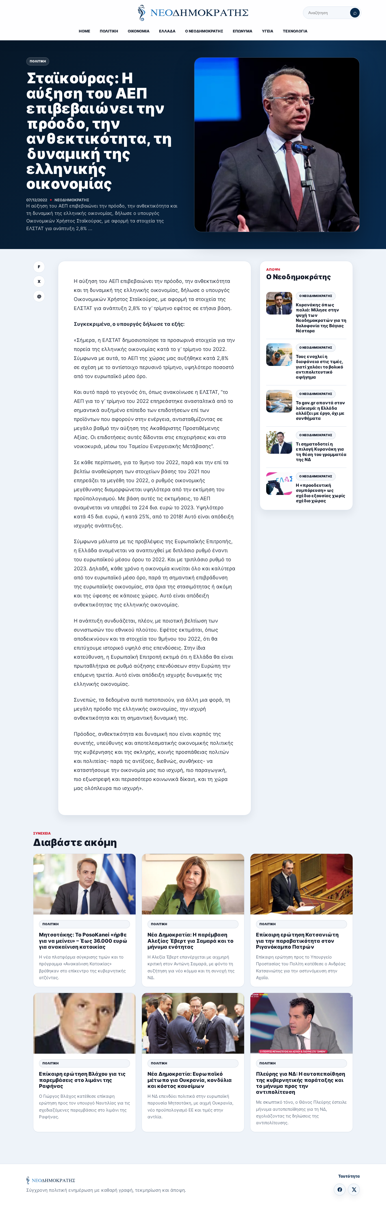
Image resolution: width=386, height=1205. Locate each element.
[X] (354, 1189)
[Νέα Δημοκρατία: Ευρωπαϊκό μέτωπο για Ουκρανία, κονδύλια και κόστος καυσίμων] (193, 1023)
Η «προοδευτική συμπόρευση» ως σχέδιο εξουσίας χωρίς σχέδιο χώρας (320, 493)
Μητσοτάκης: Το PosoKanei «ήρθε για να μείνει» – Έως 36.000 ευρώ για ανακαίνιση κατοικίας (83, 940)
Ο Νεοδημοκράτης (315, 296)
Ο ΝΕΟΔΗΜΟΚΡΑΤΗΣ (204, 31)
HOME (84, 31)
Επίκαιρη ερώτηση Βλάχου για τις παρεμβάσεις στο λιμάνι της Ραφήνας (82, 1080)
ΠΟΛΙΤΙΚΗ (109, 31)
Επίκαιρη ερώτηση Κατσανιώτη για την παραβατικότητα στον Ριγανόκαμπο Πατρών (297, 940)
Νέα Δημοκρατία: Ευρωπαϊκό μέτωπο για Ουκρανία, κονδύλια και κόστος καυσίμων (190, 1080)
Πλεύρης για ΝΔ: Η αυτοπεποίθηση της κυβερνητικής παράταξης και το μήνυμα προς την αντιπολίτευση (300, 1083)
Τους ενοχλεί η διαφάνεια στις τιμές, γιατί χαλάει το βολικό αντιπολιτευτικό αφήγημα (319, 367)
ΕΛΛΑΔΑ (167, 31)
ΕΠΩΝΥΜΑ (242, 31)
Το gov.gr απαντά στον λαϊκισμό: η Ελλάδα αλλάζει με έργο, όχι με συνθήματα (320, 410)
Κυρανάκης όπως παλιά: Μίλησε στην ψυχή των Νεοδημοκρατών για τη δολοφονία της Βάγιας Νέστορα (321, 317)
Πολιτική (38, 61)
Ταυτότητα (349, 1176)
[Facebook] (340, 1189)
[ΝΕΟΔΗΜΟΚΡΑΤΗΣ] (193, 13)
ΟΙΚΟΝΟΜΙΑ (138, 31)
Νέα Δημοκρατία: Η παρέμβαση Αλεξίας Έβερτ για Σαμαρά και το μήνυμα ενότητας (190, 940)
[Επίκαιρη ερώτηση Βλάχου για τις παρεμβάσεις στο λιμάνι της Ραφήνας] (84, 1023)
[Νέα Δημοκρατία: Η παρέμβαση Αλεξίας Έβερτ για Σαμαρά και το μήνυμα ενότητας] (193, 884)
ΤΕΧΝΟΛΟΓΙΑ (295, 31)
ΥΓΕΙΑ (267, 31)
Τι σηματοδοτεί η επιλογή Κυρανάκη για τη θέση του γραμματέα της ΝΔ (321, 451)
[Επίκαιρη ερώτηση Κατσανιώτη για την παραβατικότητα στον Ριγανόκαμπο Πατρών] (301, 884)
